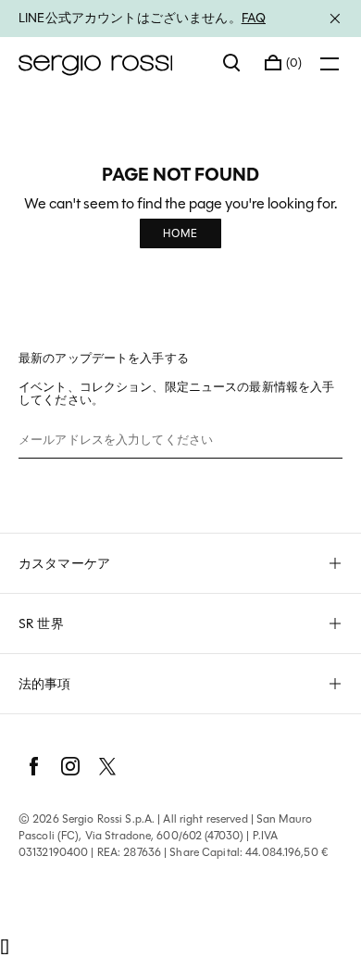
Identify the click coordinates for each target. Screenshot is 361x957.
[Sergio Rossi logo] (112, 63)
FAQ (254, 17)
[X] (107, 766)
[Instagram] (70, 766)
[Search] (232, 63)
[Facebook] (33, 766)
